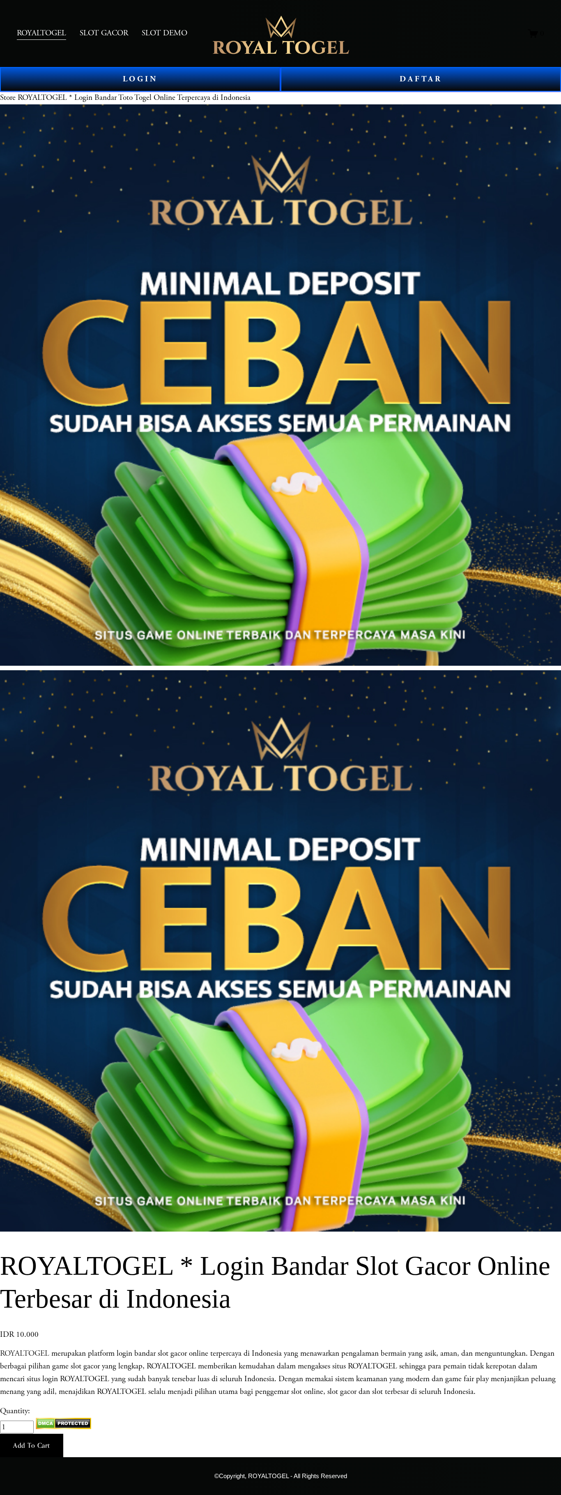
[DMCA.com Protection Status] (63, 1427)
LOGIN (140, 79)
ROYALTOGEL (24, 1353)
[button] (31, 1446)
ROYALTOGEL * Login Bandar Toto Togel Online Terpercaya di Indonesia (134, 97)
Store (8, 97)
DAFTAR (421, 79)
